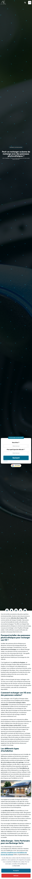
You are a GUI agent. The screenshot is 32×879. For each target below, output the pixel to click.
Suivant (16, 458)
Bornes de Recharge (16, 147)
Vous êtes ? (16, 442)
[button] (29, 2)
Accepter (16, 870)
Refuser (16, 875)
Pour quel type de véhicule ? (16, 449)
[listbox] (16, 446)
